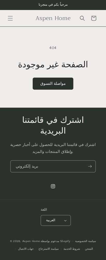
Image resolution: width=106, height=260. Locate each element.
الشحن (89, 248)
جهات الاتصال (26, 248)
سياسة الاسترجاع (49, 248)
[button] (10, 18)
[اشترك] (89, 166)
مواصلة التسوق (53, 83)
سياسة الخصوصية (85, 241)
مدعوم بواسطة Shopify (55, 241)
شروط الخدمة (72, 248)
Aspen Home (31, 241)
